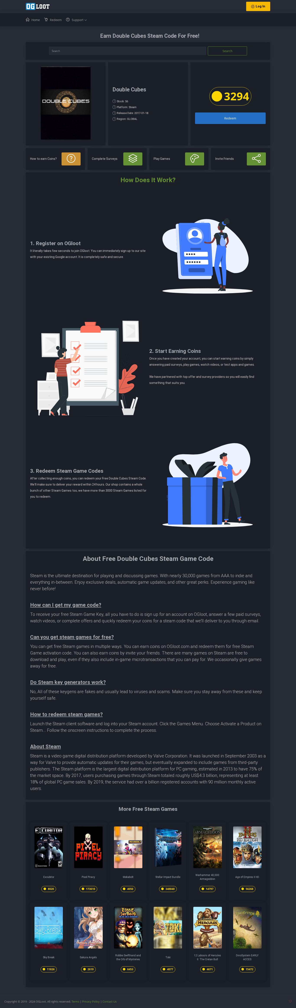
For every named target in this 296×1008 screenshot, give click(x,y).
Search (228, 51)
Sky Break (48, 957)
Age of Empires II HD (247, 877)
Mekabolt (128, 877)
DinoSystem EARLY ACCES (247, 957)
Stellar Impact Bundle (167, 877)
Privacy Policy (91, 1001)
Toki (168, 957)
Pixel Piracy (88, 877)
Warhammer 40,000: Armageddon (207, 877)
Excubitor (48, 877)
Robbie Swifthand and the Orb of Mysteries (128, 957)
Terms (75, 1001)
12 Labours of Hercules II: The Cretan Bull (207, 957)
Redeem (230, 118)
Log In (260, 6)
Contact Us (109, 1001)
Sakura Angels (88, 957)
